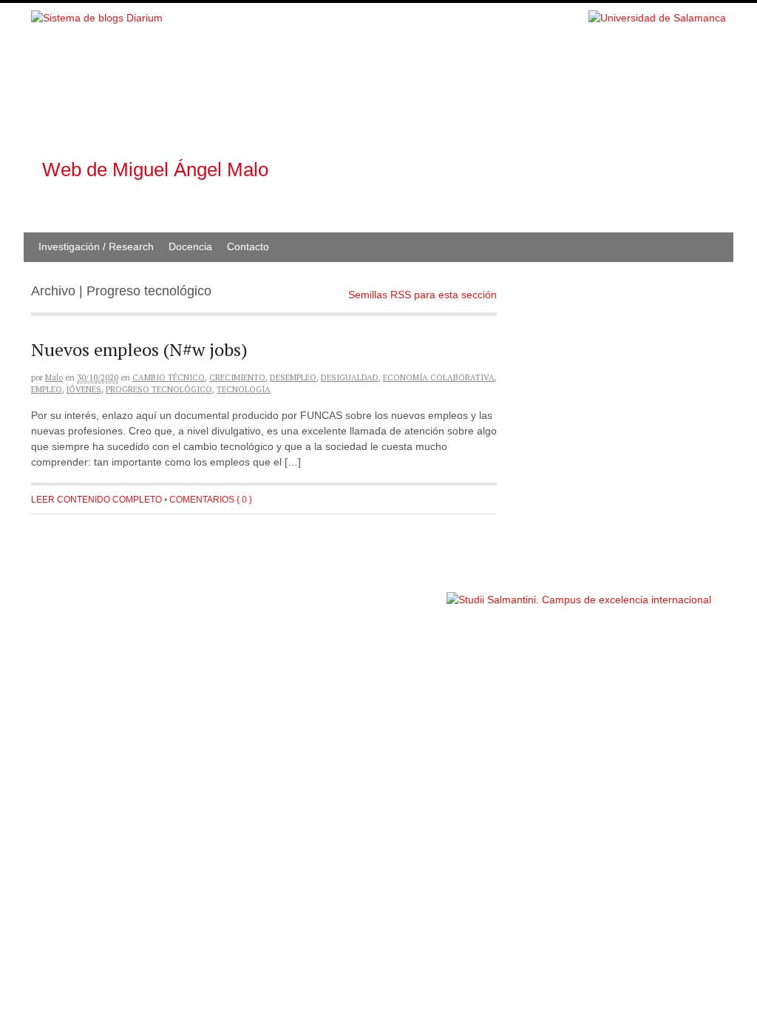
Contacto (248, 246)
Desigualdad (349, 377)
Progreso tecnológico (159, 389)
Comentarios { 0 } (210, 499)
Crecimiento (237, 377)
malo (54, 377)
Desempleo (293, 377)
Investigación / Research (96, 246)
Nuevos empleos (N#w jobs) (139, 349)
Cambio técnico (168, 377)
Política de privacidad (399, 592)
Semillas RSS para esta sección (422, 295)
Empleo (46, 389)
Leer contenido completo (96, 499)
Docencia (190, 246)
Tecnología (244, 389)
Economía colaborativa (439, 377)
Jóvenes (84, 389)
